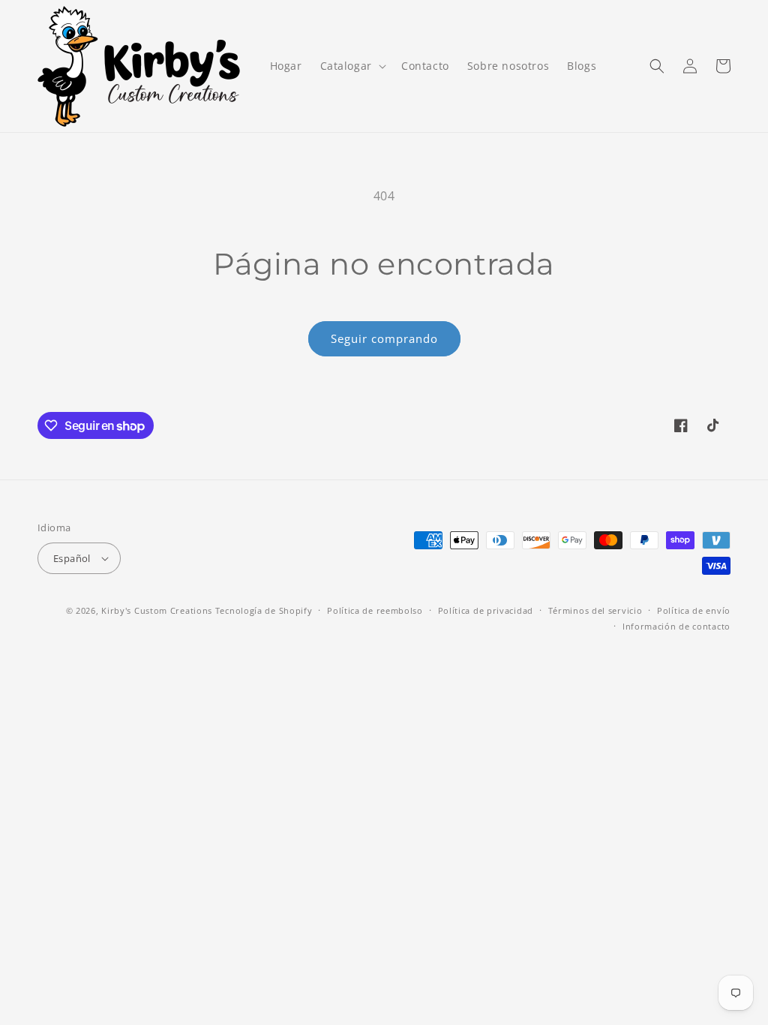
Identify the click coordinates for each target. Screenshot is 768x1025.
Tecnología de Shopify (264, 610)
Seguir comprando (384, 338)
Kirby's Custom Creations (156, 610)
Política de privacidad (485, 610)
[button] (351, 66)
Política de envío (693, 610)
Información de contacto (676, 626)
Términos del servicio (595, 610)
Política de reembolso (375, 610)
